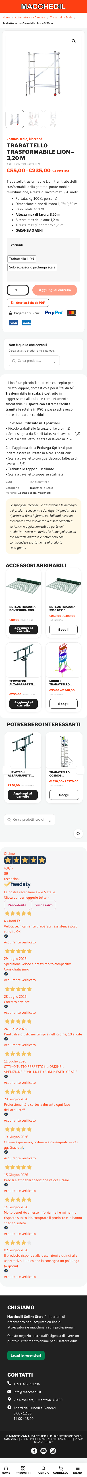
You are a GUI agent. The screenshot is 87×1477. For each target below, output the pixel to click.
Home (6, 17)
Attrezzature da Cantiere (30, 17)
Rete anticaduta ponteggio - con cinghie (22, 610)
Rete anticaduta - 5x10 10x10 (63, 608)
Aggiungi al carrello (55, 290)
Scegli (63, 629)
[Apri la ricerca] (78, 833)
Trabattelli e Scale (61, 17)
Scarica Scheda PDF (30, 302)
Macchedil (37, 139)
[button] (74, 41)
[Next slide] (80, 770)
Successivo (44, 905)
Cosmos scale (17, 139)
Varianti (16, 244)
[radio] (22, 259)
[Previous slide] (6, 770)
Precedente (17, 905)
